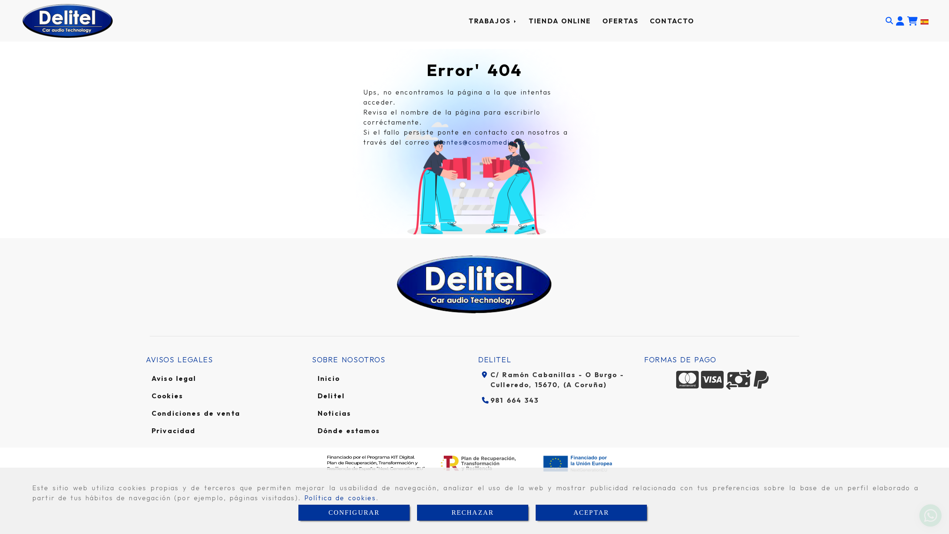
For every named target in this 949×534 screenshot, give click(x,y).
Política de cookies (340, 498)
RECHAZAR (473, 512)
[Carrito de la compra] (912, 21)
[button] (900, 21)
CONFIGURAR (354, 512)
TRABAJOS (491, 21)
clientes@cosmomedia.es (479, 142)
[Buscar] (889, 21)
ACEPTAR (591, 512)
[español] (924, 20)
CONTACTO (672, 21)
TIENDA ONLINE (560, 21)
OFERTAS (620, 21)
